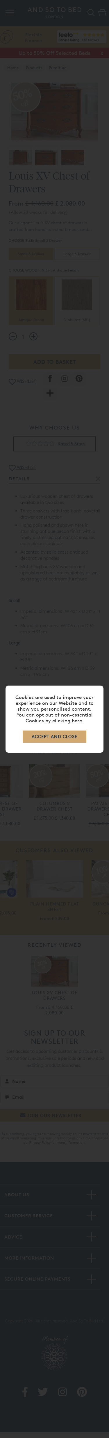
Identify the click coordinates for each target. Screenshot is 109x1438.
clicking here (67, 720)
